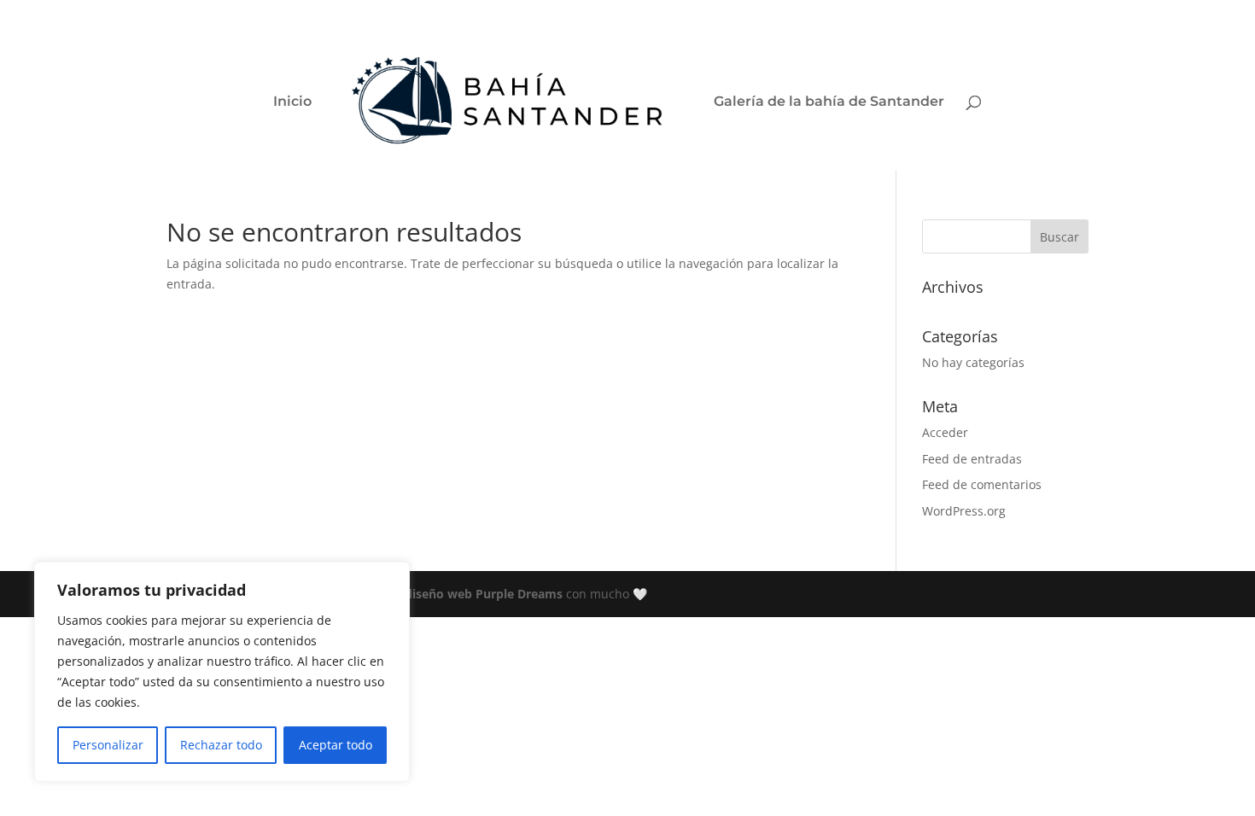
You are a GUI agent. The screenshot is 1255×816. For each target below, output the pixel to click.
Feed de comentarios (982, 484)
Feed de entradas (972, 459)
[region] (222, 672)
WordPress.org (964, 511)
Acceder (945, 432)
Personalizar (108, 745)
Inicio (292, 102)
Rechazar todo (221, 745)
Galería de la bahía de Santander (829, 102)
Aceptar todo (335, 745)
